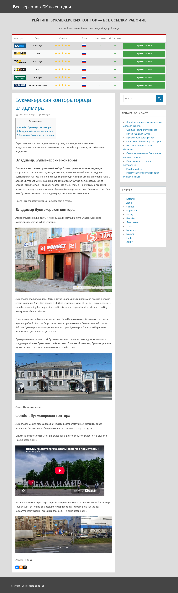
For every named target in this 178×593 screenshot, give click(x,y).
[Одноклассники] (21, 567)
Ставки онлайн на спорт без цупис (144, 141)
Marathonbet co (134, 168)
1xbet (129, 226)
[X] (25, 567)
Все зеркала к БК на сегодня (42, 6)
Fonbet (129, 237)
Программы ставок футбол (140, 137)
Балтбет (130, 218)
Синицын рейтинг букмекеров (141, 129)
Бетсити (130, 198)
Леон (129, 202)
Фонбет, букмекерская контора (34, 127)
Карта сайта (34, 585)
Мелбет (130, 234)
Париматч (131, 210)
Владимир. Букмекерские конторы (35, 135)
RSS (42, 585)
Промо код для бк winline (139, 133)
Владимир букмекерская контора (35, 131)
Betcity (129, 214)
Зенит (129, 241)
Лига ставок (132, 222)
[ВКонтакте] (17, 567)
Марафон (131, 230)
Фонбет (130, 206)
